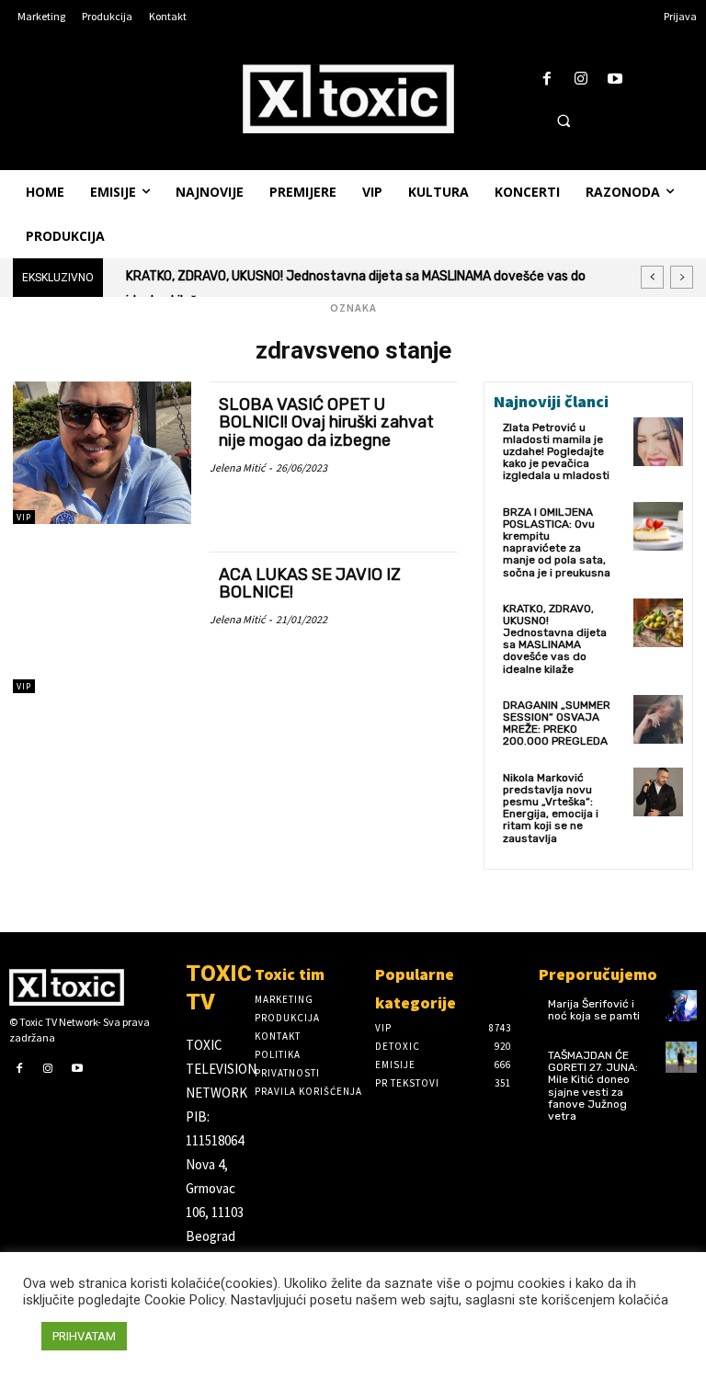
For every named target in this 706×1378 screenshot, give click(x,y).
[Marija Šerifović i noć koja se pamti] (681, 1005)
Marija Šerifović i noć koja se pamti (594, 1009)
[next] (681, 277)
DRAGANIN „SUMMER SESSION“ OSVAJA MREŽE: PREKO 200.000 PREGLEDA (355, 276)
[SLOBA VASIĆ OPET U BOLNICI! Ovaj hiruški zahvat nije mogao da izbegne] (102, 453)
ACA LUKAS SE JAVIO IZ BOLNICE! (310, 583)
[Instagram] (581, 79)
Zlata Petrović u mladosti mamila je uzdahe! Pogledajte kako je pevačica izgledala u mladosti (556, 452)
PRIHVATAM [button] (84, 1336)
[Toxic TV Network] (88, 987)
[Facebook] (546, 79)
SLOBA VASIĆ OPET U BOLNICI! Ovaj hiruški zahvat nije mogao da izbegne (326, 422)
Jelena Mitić (237, 467)
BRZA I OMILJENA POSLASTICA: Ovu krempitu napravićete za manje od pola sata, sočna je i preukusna (556, 542)
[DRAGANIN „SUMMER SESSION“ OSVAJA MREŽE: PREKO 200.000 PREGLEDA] (658, 720)
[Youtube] (615, 79)
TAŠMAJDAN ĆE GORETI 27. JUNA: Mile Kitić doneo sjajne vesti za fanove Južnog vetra (593, 1085)
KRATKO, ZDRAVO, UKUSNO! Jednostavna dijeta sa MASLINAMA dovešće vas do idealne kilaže (555, 639)
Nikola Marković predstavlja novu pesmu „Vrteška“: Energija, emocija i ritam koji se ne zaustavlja (550, 808)
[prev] (652, 277)
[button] (563, 120)
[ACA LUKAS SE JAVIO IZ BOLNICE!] (102, 623)
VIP (24, 517)
